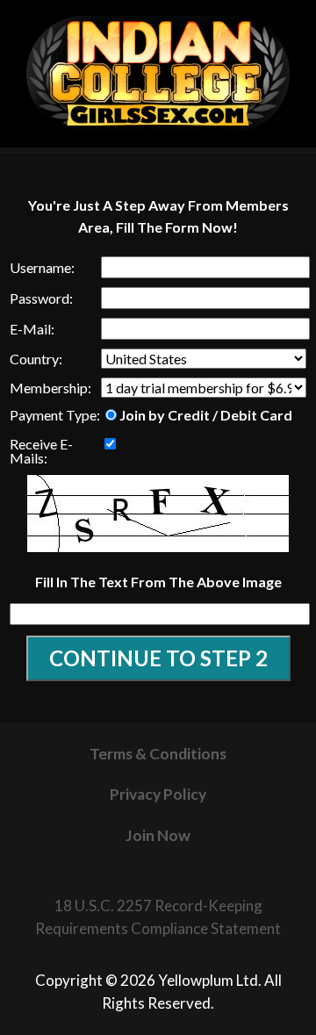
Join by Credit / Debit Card (205, 414)
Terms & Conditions (158, 753)
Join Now (158, 835)
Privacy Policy (158, 794)
